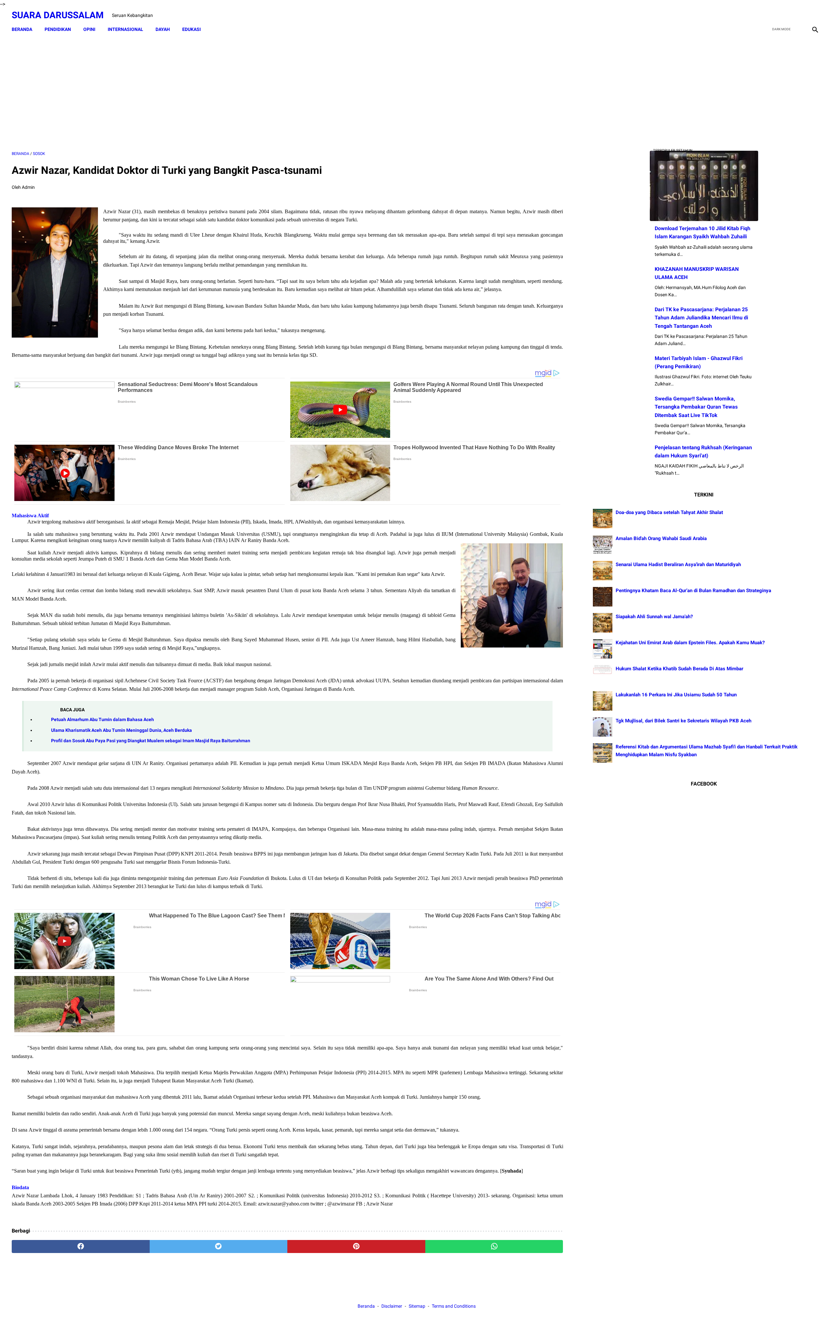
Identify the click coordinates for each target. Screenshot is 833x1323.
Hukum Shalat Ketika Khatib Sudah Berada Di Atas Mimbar (679, 669)
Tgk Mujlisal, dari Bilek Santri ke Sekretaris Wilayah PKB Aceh (683, 721)
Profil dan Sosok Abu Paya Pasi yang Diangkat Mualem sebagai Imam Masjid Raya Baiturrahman (150, 741)
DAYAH (163, 29)
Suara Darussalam (58, 15)
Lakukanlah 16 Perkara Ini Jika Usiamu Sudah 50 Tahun (676, 695)
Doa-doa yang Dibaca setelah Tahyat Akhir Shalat (669, 512)
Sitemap (417, 1306)
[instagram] (814, 15)
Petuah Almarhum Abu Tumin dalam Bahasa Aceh (102, 719)
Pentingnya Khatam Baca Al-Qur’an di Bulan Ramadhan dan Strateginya (693, 590)
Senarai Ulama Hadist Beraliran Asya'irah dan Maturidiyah (678, 564)
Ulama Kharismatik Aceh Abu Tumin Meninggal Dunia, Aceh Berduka (121, 730)
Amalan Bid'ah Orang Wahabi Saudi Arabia (661, 538)
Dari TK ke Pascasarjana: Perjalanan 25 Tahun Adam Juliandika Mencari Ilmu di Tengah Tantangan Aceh (701, 317)
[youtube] (799, 15)
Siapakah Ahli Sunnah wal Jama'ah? (654, 617)
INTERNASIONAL (125, 29)
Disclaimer (392, 1306)
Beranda (22, 29)
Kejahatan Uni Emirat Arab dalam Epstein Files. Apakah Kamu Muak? (690, 643)
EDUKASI (191, 29)
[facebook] (768, 15)
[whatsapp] (494, 1246)
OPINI (89, 29)
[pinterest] (356, 1246)
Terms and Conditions (454, 1306)
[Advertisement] (287, 93)
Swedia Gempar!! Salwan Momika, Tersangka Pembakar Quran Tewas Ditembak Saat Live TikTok (696, 407)
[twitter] (784, 15)
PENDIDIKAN (58, 29)
